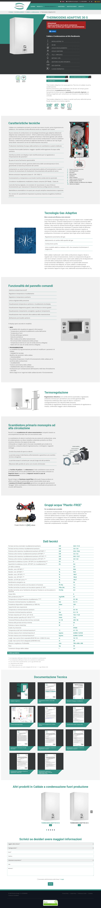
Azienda (33, 6)
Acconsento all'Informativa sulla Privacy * (51, 879)
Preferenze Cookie (82, 893)
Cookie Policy (73, 893)
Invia (50, 884)
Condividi (53, 31)
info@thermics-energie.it (73, 1)
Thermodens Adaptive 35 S (50, 823)
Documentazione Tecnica (78, 77)
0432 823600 (84, 1)
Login (98, 1)
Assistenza (61, 6)
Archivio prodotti (50, 6)
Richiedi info (51, 80)
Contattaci (90, 893)
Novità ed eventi (72, 6)
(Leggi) (62, 879)
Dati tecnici (51, 77)
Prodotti (39, 6)
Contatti (81, 6)
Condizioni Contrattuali (13, 895)
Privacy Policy (65, 893)
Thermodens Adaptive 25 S (79, 823)
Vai (50, 825)
